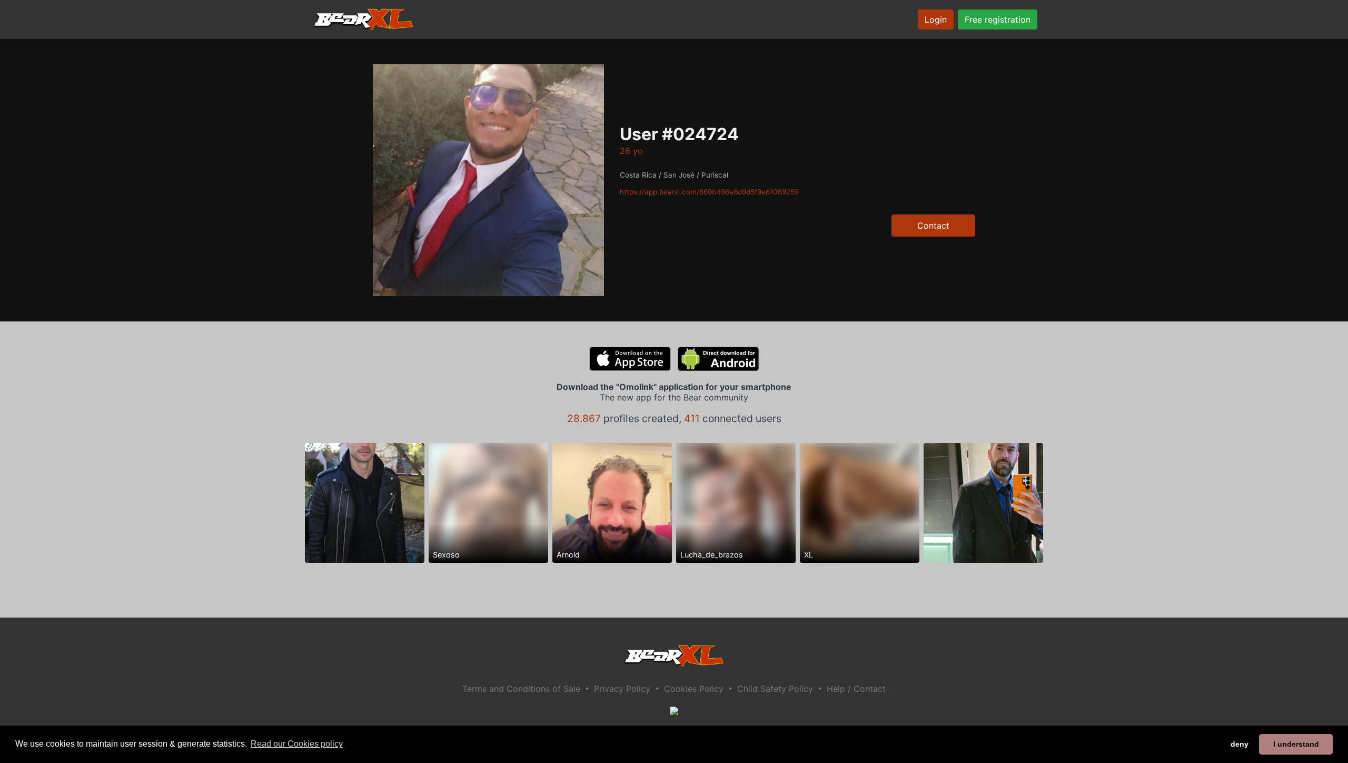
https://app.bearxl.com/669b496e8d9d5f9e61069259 (709, 192)
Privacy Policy (622, 688)
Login (936, 19)
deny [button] (1239, 744)
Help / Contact (856, 688)
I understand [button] (1296, 744)
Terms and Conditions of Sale (521, 688)
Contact (933, 225)
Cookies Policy (693, 688)
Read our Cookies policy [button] (297, 743)
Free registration (997, 19)
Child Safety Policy (775, 688)
